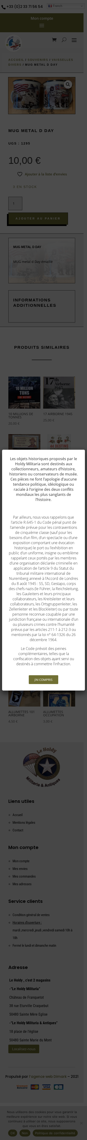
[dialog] (43, 570)
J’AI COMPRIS (43, 680)
